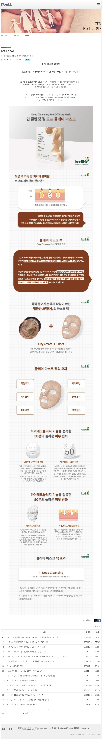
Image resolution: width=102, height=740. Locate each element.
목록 (98, 626)
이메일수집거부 (90, 734)
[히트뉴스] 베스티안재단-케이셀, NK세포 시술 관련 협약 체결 (27, 642)
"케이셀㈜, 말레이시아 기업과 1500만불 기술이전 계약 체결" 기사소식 (30, 661)
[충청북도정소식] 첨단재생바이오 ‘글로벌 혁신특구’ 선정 (26, 647)
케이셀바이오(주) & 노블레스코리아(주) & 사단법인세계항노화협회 (29, 685)
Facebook (99, 620)
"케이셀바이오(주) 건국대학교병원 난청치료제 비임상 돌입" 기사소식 (30, 699)
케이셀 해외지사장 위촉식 (15, 666)
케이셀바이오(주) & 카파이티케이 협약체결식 (22, 704)
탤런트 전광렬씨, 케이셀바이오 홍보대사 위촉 (22, 690)
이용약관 (72, 734)
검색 (26, 713)
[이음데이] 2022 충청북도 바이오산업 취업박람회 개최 (25, 695)
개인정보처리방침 (80, 734)
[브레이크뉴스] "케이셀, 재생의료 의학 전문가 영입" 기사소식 (27, 651)
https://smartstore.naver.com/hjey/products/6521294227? (57, 97)
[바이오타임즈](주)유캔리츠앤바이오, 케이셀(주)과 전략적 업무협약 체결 (31, 675)
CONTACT (16, 36)
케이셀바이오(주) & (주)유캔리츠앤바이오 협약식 (23, 680)
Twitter (96, 620)
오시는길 (97, 734)
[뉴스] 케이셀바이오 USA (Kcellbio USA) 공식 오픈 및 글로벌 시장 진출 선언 (32, 637)
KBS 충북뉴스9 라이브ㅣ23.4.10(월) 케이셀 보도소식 (25, 671)
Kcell (5, 36)
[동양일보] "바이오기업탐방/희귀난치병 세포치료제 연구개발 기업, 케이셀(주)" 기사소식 (36, 656)
